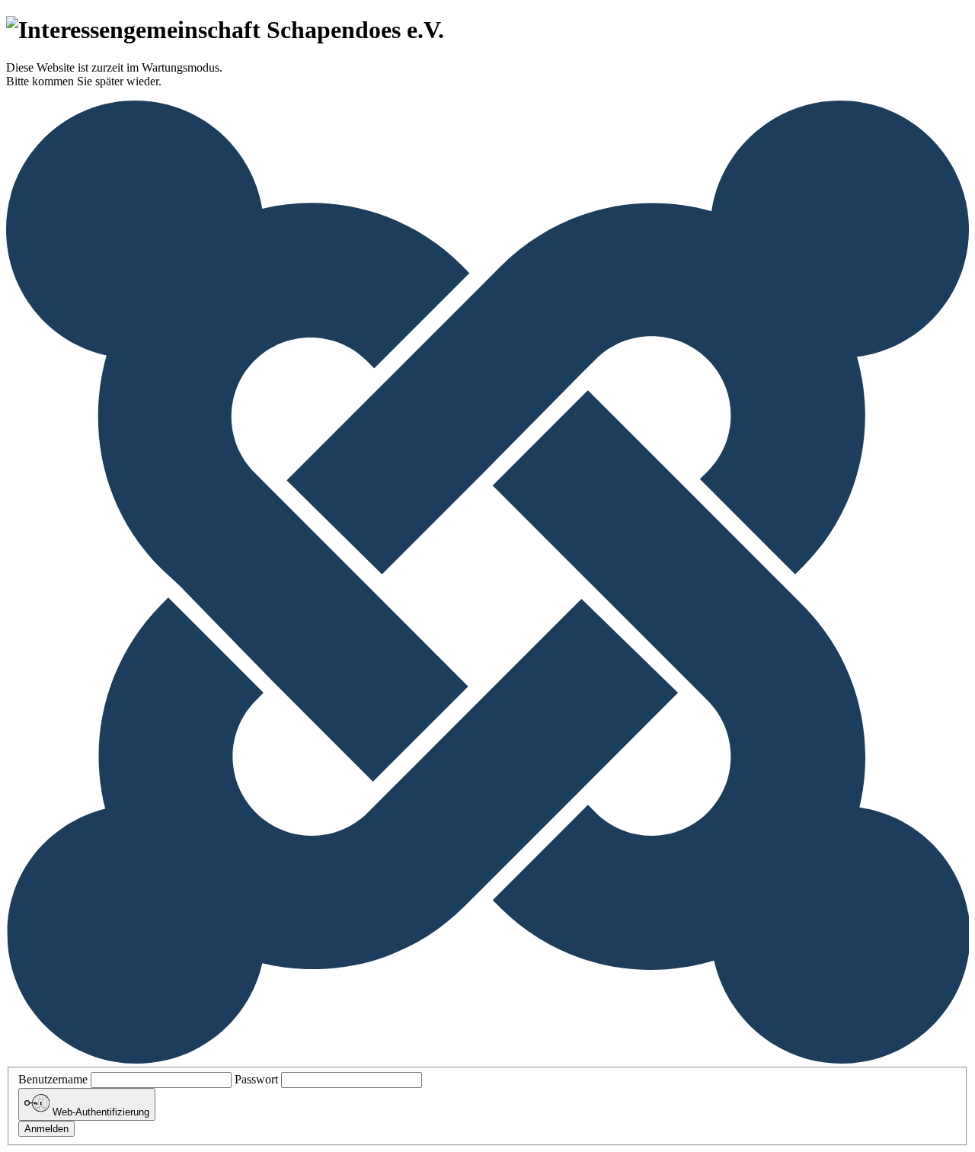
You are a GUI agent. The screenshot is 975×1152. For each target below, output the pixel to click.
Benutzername (53, 1079)
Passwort (256, 1079)
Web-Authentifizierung (99, 1112)
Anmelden (46, 1128)
